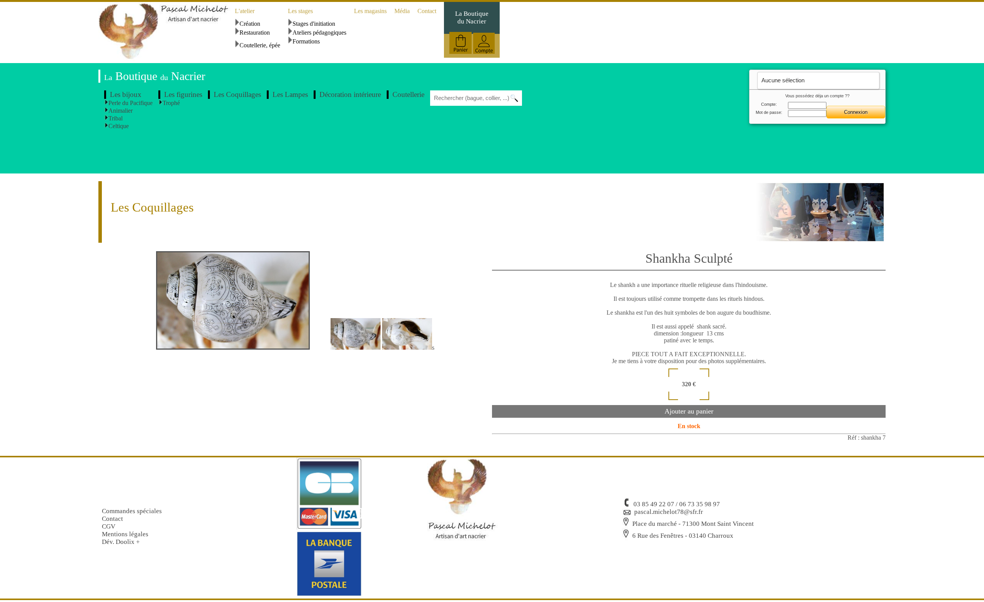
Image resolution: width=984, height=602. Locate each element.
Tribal (115, 118)
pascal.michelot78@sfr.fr (668, 511)
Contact (426, 11)
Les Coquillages (237, 94)
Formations (306, 41)
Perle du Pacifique (130, 103)
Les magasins (370, 11)
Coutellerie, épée (259, 45)
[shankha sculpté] (242, 347)
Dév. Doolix (118, 541)
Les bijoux (125, 94)
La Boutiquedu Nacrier (472, 17)
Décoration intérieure (350, 94)
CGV (108, 526)
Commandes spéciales (132, 511)
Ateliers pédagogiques (319, 32)
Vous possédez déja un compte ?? (817, 95)
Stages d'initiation (314, 23)
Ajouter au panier (689, 411)
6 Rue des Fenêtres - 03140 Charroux (682, 535)
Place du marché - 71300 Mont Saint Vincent (693, 523)
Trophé (171, 103)
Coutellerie (408, 94)
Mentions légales (125, 534)
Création (249, 23)
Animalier (120, 110)
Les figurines (183, 94)
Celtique (118, 126)
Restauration (254, 32)
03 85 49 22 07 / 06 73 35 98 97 (676, 504)
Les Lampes (290, 94)
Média (402, 11)
